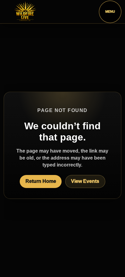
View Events (85, 181)
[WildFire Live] (25, 11)
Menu (110, 11)
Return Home (40, 181)
